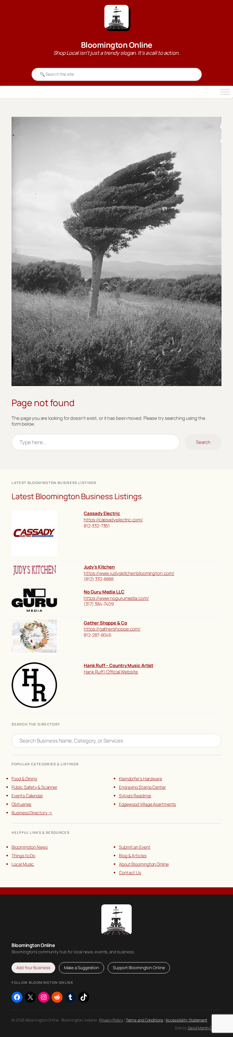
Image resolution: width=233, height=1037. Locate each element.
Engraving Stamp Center (142, 787)
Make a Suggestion (81, 967)
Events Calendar (27, 796)
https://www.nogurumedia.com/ (116, 598)
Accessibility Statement (186, 1020)
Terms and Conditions (144, 1020)
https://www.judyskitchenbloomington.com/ (129, 573)
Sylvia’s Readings (135, 796)
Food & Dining (24, 778)
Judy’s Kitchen (99, 567)
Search (203, 442)
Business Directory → (32, 813)
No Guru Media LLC (104, 592)
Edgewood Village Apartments (147, 804)
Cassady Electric (102, 513)
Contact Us (130, 872)
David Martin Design (204, 1028)
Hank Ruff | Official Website (111, 672)
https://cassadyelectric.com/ (113, 520)
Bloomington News (29, 847)
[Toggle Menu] (225, 92)
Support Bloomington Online (139, 967)
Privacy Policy (111, 1020)
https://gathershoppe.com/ (112, 629)
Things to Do (23, 855)
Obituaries (21, 804)
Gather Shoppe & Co (105, 623)
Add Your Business (33, 967)
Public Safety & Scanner (34, 787)
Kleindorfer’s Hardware (140, 778)
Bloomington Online (116, 45)
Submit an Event (134, 847)
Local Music (23, 864)
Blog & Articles (133, 855)
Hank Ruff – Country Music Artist (118, 665)
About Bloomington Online (144, 864)
